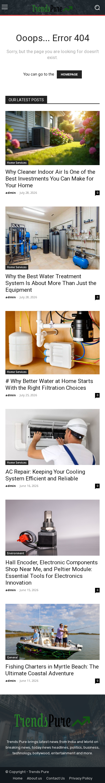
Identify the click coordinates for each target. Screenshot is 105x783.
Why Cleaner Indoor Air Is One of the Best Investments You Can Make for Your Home (50, 179)
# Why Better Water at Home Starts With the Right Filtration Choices (49, 384)
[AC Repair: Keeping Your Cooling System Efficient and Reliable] (52, 437)
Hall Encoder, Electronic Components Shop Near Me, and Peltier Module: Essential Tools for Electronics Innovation (51, 572)
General (12, 657)
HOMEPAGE (69, 74)
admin (10, 193)
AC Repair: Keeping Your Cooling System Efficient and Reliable (45, 475)
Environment (15, 553)
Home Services (17, 163)
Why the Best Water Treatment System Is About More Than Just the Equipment (50, 283)
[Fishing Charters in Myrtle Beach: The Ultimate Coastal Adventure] (52, 632)
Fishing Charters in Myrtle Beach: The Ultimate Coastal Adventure (52, 670)
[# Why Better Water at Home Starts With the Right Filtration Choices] (52, 342)
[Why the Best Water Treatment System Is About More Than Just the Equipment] (52, 238)
